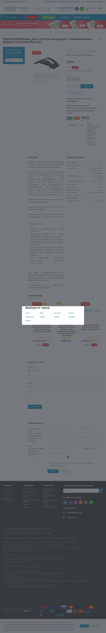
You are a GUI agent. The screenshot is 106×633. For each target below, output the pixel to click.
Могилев (57, 313)
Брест (42, 313)
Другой (28, 321)
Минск (28, 313)
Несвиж (71, 313)
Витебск (57, 317)
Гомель (42, 317)
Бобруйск (71, 317)
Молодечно (30, 317)
